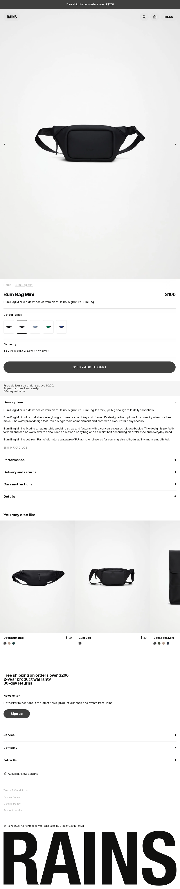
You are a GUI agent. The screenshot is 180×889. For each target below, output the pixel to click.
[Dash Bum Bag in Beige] (9, 643)
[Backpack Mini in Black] (154, 643)
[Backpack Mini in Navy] (168, 643)
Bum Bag (85, 637)
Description (90, 402)
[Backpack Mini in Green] (159, 643)
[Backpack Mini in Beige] (163, 643)
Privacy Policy (12, 797)
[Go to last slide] (8, 143)
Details (90, 496)
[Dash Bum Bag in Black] (37, 577)
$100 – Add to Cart (90, 367)
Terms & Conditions (16, 790)
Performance (90, 460)
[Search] (144, 17)
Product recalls (13, 810)
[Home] (12, 17)
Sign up (17, 713)
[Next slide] (172, 143)
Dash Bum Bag (13, 637)
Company (90, 747)
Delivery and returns (90, 472)
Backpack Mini (163, 637)
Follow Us (90, 760)
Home (7, 284)
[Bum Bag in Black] (112, 577)
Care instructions (90, 484)
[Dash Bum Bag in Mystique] (13, 643)
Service (90, 735)
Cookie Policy (12, 803)
